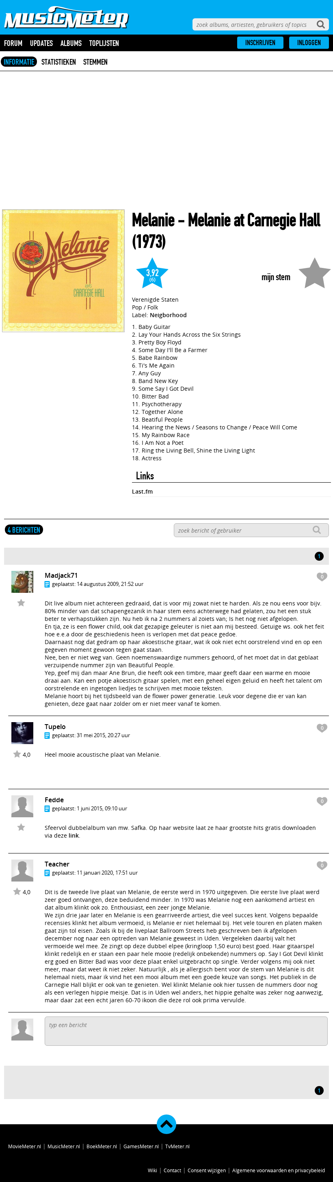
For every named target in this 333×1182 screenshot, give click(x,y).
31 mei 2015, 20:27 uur (103, 735)
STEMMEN (95, 62)
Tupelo (55, 726)
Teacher (57, 864)
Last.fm (142, 491)
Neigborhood (168, 315)
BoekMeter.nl (101, 1146)
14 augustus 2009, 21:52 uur (110, 584)
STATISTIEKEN (58, 62)
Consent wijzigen (207, 1170)
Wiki (152, 1170)
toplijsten (104, 43)
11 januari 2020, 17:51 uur (107, 872)
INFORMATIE (19, 62)
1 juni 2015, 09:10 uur (102, 808)
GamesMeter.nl (141, 1146)
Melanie (153, 220)
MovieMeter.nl (24, 1146)
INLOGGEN (309, 42)
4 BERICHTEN (24, 530)
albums (71, 43)
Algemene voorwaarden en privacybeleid (278, 1170)
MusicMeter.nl (64, 1146)
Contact (172, 1170)
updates (41, 43)
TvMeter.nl (177, 1146)
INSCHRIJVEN (260, 42)
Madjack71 (61, 575)
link (74, 835)
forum (13, 43)
